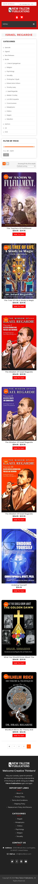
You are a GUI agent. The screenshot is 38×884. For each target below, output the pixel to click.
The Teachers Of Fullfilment (19, 228)
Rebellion (10, 119)
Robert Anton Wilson (13, 83)
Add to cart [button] (19, 234)
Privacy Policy (20, 797)
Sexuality (10, 75)
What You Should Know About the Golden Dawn (19, 657)
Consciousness (11, 103)
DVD (6, 132)
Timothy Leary (11, 87)
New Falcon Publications (24, 878)
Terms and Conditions (19, 800)
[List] (7, 163)
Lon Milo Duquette (13, 99)
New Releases (9, 55)
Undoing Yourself (19, 585)
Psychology (10, 71)
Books (7, 59)
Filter (6, 155)
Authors (7, 124)
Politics (9, 111)
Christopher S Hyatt (13, 79)
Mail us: (12, 854)
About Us (19, 793)
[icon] (12, 861)
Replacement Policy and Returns (20, 807)
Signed (7, 51)
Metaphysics (11, 107)
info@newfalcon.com (23, 854)
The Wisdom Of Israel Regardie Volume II (19, 442)
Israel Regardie (12, 91)
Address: (8, 848)
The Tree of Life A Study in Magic (19, 300)
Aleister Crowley (12, 95)
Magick (9, 115)
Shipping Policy (19, 804)
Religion (9, 67)
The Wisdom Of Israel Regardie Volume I (19, 372)
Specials (7, 47)
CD (6, 128)
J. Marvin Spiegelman (13, 63)
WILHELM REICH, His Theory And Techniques (19, 730)
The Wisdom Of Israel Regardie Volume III (19, 514)
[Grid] (4, 163)
